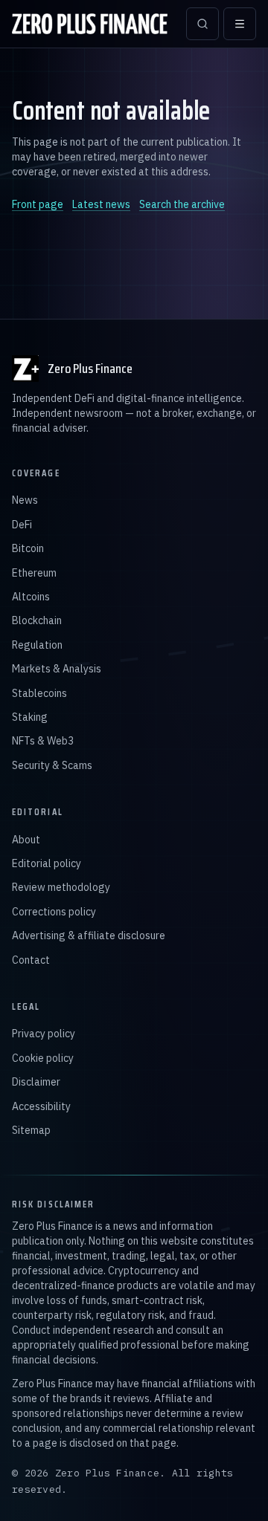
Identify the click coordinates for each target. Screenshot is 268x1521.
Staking (30, 717)
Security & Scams (52, 765)
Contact (31, 960)
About (26, 839)
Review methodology (61, 887)
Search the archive (182, 204)
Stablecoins (39, 693)
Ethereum (34, 573)
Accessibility (41, 1106)
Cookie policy (43, 1058)
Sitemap (31, 1130)
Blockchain (37, 620)
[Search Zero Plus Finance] (202, 23)
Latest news (101, 204)
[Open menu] (239, 23)
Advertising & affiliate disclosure (88, 935)
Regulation (37, 645)
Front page (37, 204)
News (25, 500)
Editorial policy (46, 863)
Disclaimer (36, 1082)
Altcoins (31, 596)
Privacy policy (43, 1033)
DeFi (22, 524)
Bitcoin (28, 548)
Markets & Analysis (56, 668)
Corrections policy (54, 911)
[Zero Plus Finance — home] (90, 23)
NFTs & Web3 (43, 740)
